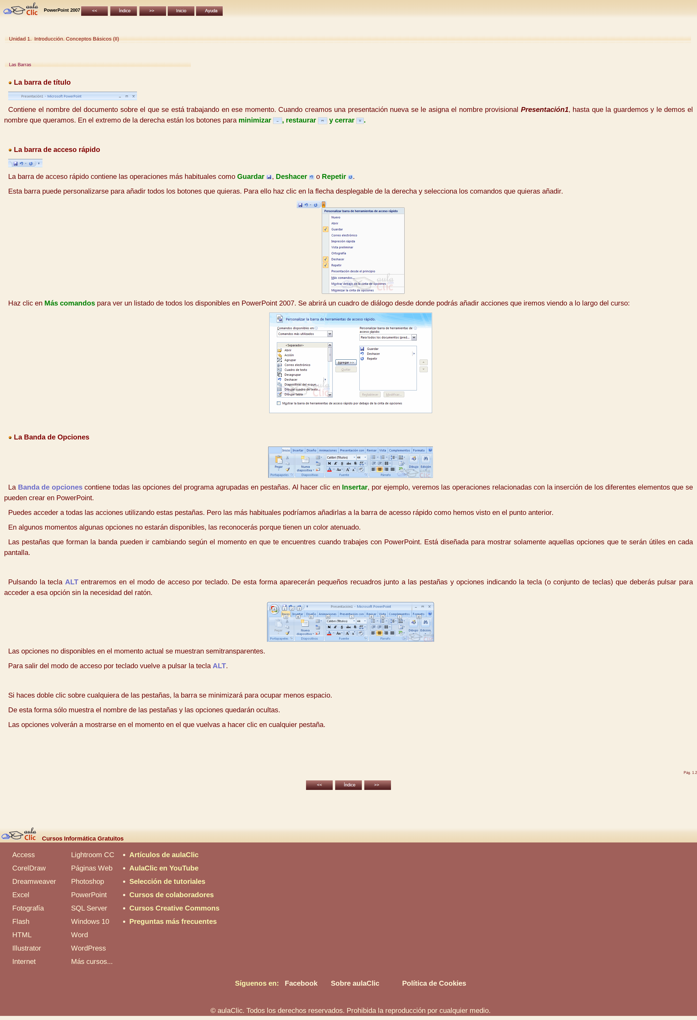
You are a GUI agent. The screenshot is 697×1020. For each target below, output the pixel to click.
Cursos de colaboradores (171, 895)
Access (23, 855)
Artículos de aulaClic (163, 855)
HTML (22, 935)
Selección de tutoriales (167, 881)
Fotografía (28, 908)
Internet (24, 961)
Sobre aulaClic (355, 983)
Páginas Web (91, 868)
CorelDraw (29, 868)
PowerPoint (89, 895)
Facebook (301, 983)
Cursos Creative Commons (174, 908)
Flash (20, 921)
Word (79, 935)
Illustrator (26, 948)
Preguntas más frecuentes (173, 921)
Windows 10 (90, 921)
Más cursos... (92, 961)
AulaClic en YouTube (163, 868)
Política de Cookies (434, 983)
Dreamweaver (34, 881)
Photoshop (87, 881)
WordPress (88, 948)
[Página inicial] (21, 13)
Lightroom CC (92, 855)
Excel (20, 895)
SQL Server (89, 908)
